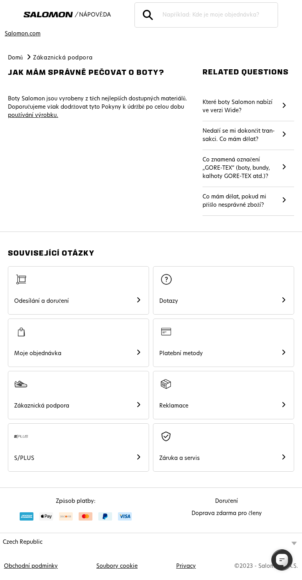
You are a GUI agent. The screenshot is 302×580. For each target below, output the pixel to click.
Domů (15, 58)
